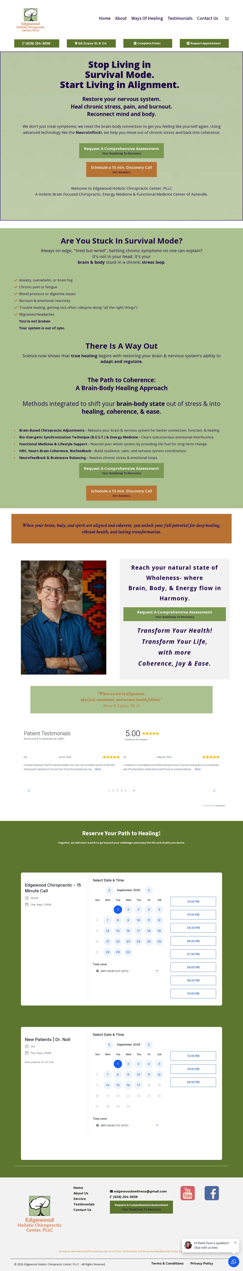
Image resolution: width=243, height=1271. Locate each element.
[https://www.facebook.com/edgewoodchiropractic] (212, 1192)
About (121, 18)
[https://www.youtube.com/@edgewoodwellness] (188, 1192)
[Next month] (149, 890)
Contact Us (207, 18)
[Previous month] (109, 890)
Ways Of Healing (147, 18)
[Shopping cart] (227, 19)
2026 (136, 890)
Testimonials (180, 18)
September (124, 890)
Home (104, 18)
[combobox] (127, 971)
